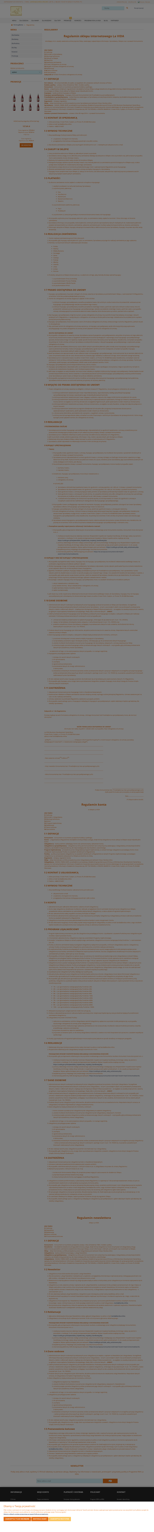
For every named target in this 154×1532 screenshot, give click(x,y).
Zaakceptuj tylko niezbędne (17, 1519)
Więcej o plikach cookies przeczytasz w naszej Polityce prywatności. (26, 1514)
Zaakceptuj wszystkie (59, 1519)
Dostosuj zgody (40, 1519)
